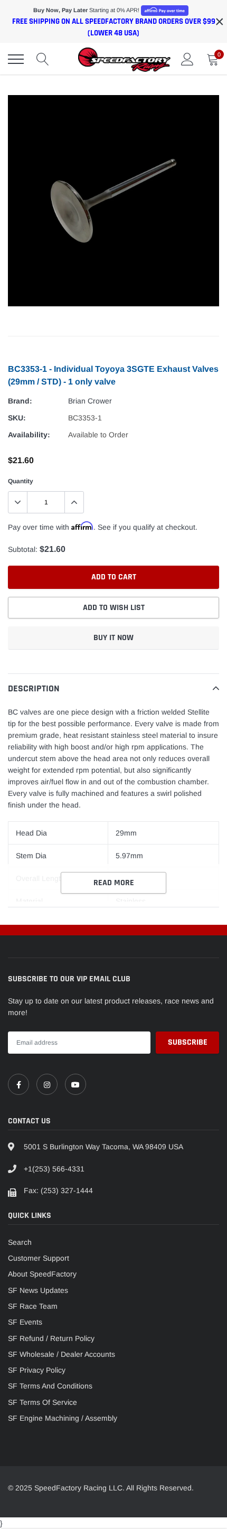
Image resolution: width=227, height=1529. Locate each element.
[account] (187, 59)
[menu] (16, 59)
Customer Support (38, 1258)
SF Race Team (33, 1306)
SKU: (17, 418)
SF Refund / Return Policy (51, 1338)
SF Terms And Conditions (50, 1386)
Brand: (20, 401)
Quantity (20, 481)
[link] (18, 1084)
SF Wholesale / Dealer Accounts (61, 1354)
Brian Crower (90, 401)
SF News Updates (38, 1290)
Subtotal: (22, 549)
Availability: (29, 434)
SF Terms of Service (42, 1402)
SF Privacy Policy (36, 1370)
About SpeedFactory (42, 1274)
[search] (42, 59)
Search (20, 1242)
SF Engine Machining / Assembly (62, 1418)
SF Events (25, 1322)
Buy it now (113, 637)
